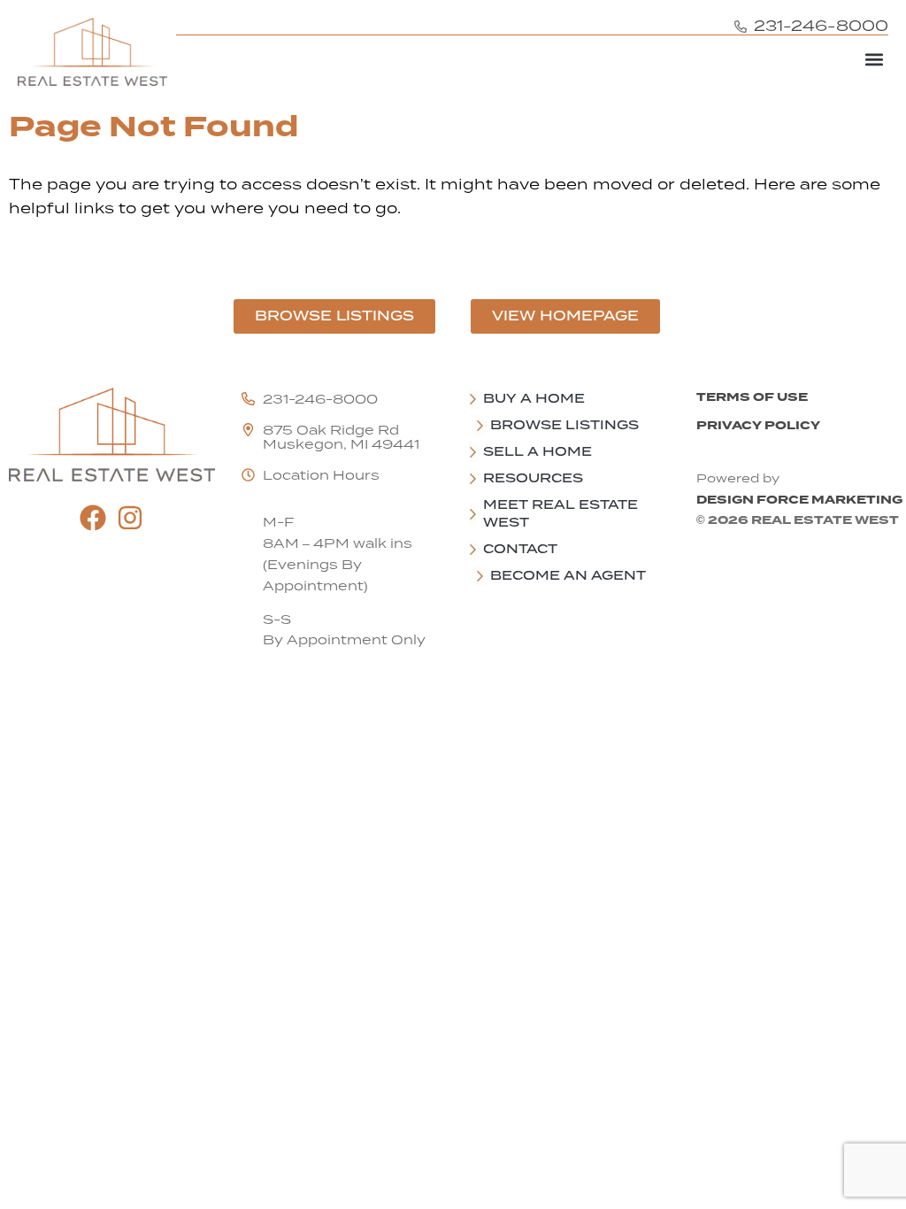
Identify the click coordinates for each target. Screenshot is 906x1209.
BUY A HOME (534, 398)
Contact (520, 549)
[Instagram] (130, 517)
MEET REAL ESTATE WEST (560, 513)
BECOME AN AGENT (568, 575)
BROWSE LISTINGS (564, 425)
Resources (533, 478)
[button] (873, 58)
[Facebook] (92, 517)
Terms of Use (752, 397)
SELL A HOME (537, 451)
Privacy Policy (758, 425)
